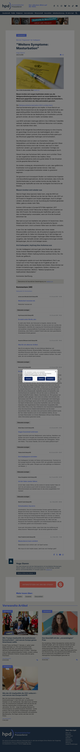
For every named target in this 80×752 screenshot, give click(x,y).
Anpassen (28, 378)
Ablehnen (41, 378)
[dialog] (40, 376)
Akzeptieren (50, 378)
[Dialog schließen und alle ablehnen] (55, 371)
